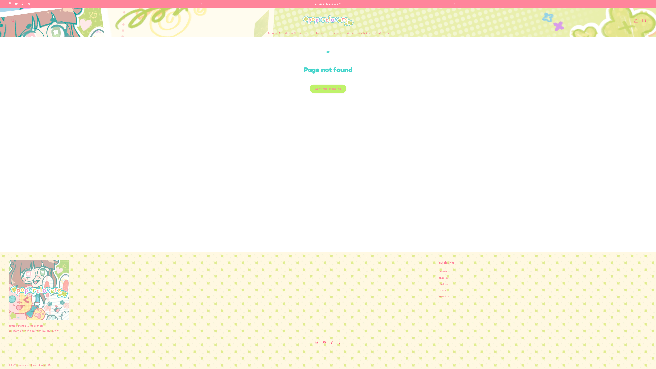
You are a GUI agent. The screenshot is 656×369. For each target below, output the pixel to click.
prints (442, 290)
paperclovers (24, 365)
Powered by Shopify (41, 365)
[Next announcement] (454, 3)
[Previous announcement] (201, 3)
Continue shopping (328, 88)
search (443, 271)
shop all (443, 277)
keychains (445, 296)
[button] (13, 21)
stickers (443, 283)
